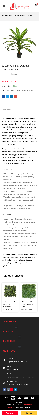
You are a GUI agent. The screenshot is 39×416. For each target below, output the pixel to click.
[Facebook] (4, 389)
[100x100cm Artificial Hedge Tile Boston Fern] (28, 291)
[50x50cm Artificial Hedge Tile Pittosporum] (10, 291)
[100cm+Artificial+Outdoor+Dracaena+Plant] (7, 96)
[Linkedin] (15, 389)
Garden (9, 15)
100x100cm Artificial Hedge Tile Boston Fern (28, 304)
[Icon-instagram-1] (11, 389)
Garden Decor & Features (23, 15)
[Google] (8, 389)
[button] (16, 327)
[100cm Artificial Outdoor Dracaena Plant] (3, 96)
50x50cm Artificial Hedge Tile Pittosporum (9, 304)
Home (4, 15)
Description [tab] (7, 109)
